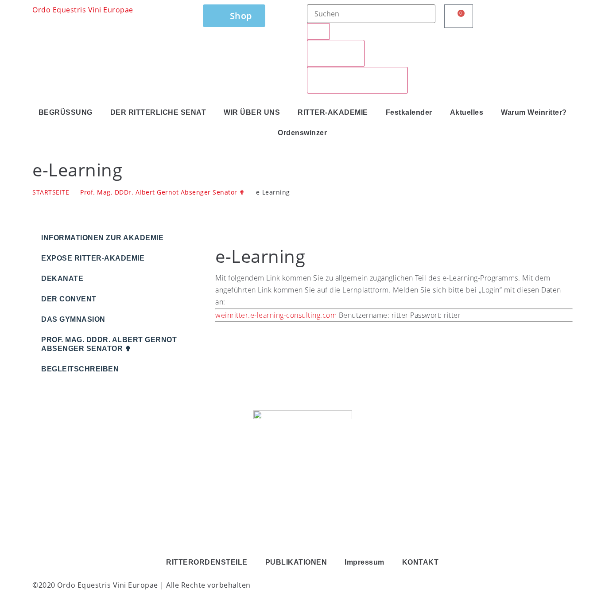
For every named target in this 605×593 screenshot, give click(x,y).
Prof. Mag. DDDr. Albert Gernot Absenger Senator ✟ (162, 192)
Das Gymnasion (73, 319)
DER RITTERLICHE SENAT (158, 112)
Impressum (364, 562)
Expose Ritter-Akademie (92, 258)
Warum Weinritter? (534, 112)
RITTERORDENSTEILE (207, 562)
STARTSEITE (50, 192)
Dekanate (62, 278)
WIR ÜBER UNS (252, 112)
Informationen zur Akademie (102, 238)
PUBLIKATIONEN (296, 562)
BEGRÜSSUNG (66, 112)
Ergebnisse (335, 53)
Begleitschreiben (80, 369)
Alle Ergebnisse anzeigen (357, 80)
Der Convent (69, 299)
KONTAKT (420, 562)
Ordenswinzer (302, 133)
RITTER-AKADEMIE (333, 112)
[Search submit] (318, 31)
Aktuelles (467, 112)
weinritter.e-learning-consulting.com (276, 315)
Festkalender (409, 112)
